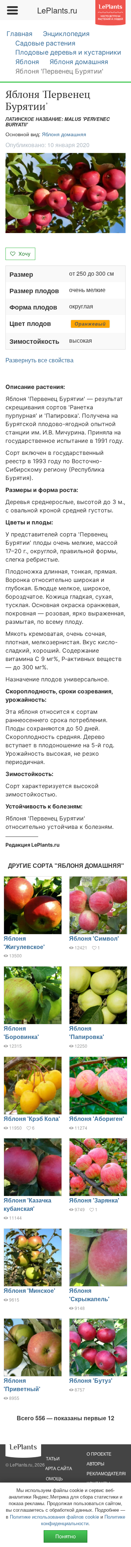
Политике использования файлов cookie (54, 1516)
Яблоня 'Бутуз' (90, 1380)
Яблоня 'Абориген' (96, 1118)
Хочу (24, 254)
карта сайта (57, 1468)
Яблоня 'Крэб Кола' (32, 1118)
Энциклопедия (66, 34)
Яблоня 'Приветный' (22, 1384)
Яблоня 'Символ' (94, 938)
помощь (53, 1478)
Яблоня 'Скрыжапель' (89, 1294)
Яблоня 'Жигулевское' (24, 942)
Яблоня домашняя (78, 62)
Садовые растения (45, 43)
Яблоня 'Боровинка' (21, 1032)
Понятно (65, 1536)
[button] (65, 193)
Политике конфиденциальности (83, 1520)
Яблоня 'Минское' (29, 1290)
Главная (19, 34)
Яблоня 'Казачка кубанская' (27, 1204)
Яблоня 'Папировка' (86, 1032)
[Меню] (12, 10)
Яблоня (27, 62)
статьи (51, 1458)
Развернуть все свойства (39, 360)
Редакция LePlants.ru (32, 845)
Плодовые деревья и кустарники (68, 52)
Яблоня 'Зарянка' (94, 1200)
